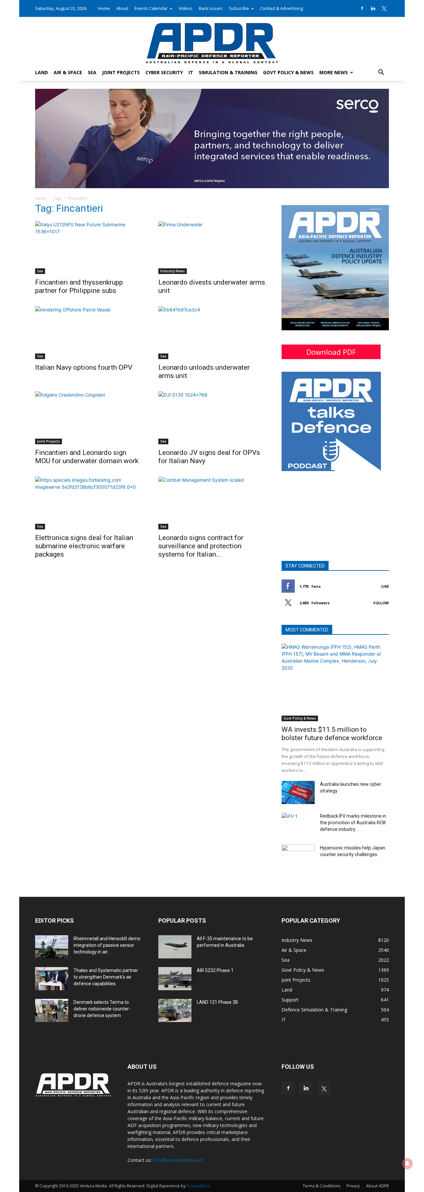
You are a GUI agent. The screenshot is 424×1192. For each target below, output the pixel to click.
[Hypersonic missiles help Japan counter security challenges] (298, 856)
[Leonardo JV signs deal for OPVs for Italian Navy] (212, 417)
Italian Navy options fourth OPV (83, 367)
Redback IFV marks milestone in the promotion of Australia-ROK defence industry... (353, 822)
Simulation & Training (228, 72)
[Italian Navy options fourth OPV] (88, 332)
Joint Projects (121, 72)
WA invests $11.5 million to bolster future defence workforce (332, 734)
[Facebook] (362, 8)
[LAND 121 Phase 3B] (174, 1010)
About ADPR (377, 1186)
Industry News (172, 271)
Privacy (353, 1186)
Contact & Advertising (281, 8)
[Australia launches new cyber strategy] (298, 792)
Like (385, 586)
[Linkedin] (373, 8)
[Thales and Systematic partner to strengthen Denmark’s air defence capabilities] (51, 978)
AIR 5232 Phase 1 (215, 970)
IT (190, 72)
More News (333, 72)
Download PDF (331, 352)
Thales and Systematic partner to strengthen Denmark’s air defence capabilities (106, 977)
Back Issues (211, 8)
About (122, 8)
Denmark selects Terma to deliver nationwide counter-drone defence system (102, 1009)
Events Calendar (151, 8)
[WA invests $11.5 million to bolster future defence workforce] (335, 682)
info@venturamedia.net (178, 1160)
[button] (381, 73)
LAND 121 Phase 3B (217, 1002)
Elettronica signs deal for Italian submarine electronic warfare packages (84, 546)
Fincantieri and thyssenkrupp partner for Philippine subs (79, 286)
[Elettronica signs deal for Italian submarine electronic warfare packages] (88, 502)
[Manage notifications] (407, 1163)
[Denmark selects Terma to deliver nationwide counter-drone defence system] (51, 1010)
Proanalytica (198, 1186)
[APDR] (212, 40)
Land (41, 72)
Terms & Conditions (321, 1186)
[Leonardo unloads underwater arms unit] (212, 332)
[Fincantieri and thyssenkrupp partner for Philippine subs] (88, 247)
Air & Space (68, 72)
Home (104, 8)
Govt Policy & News (288, 72)
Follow (381, 602)
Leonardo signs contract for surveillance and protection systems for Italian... (200, 546)
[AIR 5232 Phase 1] (174, 978)
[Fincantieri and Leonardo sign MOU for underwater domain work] (88, 417)
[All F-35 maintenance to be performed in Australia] (174, 946)
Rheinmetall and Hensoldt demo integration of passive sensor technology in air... (107, 945)
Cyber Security (164, 72)
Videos (185, 8)
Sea (92, 72)
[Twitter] (384, 8)
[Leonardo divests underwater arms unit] (212, 247)
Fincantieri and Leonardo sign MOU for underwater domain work (86, 457)
